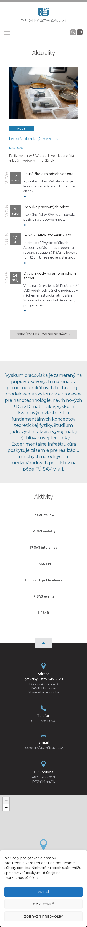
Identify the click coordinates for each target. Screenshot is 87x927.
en (80, 32)
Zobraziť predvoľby (43, 916)
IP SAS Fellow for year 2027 (47, 235)
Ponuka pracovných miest (46, 207)
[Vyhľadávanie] (73, 32)
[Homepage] (43, 13)
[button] (43, 844)
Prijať (43, 892)
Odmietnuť (43, 904)
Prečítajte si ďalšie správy (43, 334)
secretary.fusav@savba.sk (43, 748)
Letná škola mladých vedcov (33, 139)
